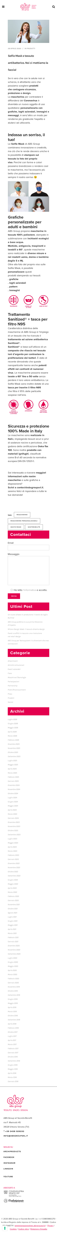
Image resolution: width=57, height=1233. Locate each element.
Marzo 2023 (12, 851)
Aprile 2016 (12, 1073)
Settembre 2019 (14, 995)
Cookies (13, 1229)
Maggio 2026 (13, 727)
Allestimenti (13, 661)
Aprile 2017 (12, 1040)
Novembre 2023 (14, 826)
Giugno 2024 (13, 802)
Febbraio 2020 (13, 978)
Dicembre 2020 (14, 945)
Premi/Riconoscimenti (17, 690)
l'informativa (29, 590)
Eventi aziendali (14, 669)
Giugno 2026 (13, 723)
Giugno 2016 (12, 1065)
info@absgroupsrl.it (15, 1136)
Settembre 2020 (14, 954)
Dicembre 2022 (14, 863)
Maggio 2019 (13, 1003)
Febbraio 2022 (13, 896)
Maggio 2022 (13, 884)
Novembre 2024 (14, 789)
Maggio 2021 (13, 925)
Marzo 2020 (12, 974)
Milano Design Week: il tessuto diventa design (26, 629)
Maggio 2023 (13, 843)
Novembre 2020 (14, 950)
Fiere (10, 673)
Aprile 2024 (12, 810)
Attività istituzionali (16, 665)
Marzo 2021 (12, 933)
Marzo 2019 (12, 1011)
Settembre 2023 (14, 834)
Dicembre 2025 (14, 744)
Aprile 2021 (12, 929)
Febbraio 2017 (13, 1048)
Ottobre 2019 (13, 991)
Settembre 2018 (14, 1020)
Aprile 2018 (12, 1024)
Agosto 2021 (12, 913)
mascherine (22, 515)
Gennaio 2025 (13, 781)
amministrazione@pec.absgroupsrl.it (30, 1225)
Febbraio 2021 (13, 937)
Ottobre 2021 (13, 908)
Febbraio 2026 (13, 740)
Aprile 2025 (12, 769)
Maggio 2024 (13, 806)
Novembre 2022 (14, 867)
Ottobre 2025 (13, 752)
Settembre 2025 (14, 756)
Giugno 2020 (13, 962)
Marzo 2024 (12, 814)
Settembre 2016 (14, 1061)
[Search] (53, 7)
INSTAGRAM (9, 1163)
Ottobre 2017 (12, 1032)
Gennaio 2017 (13, 1052)
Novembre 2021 (14, 904)
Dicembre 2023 (14, 822)
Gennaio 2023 (13, 859)
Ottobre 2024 (13, 793)
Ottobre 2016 (13, 1057)
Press (10, 694)
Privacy (50, 1225)
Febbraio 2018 (13, 1028)
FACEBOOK (8, 1157)
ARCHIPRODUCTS (12, 1151)
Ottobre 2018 (13, 1015)
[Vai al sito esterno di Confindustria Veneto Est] (13, 1196)
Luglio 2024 (12, 797)
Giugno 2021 (12, 921)
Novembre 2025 (14, 748)
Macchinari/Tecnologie (17, 677)
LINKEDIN (8, 1169)
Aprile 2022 (12, 888)
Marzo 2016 (12, 1077)
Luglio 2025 (12, 760)
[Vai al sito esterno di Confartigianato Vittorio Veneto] (13, 1202)
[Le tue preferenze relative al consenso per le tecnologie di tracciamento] (4, 1228)
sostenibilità (34, 527)
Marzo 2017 (12, 1044)
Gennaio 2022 (13, 900)
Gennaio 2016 (13, 1081)
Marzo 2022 (12, 892)
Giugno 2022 (13, 880)
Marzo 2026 (12, 736)
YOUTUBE (8, 1176)
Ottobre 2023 (13, 830)
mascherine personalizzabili (24, 521)
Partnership (12, 686)
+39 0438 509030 (14, 1131)
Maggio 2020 (13, 966)
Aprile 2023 (12, 847)
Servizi (10, 702)
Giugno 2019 (12, 999)
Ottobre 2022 (13, 871)
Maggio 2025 (13, 764)
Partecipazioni (13, 681)
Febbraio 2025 (13, 777)
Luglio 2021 (12, 917)
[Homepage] (28, 7)
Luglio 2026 (12, 719)
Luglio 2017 (12, 1036)
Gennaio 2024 (13, 818)
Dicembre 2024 (14, 785)
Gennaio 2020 (13, 983)
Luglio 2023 (12, 839)
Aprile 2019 (12, 1007)
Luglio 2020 (12, 958)
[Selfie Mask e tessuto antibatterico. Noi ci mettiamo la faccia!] (28, 31)
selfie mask (16, 527)
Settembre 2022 (14, 876)
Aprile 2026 (12, 732)
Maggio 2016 (13, 1069)
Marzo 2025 (12, 773)
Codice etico (23, 1229)
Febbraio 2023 (13, 855)
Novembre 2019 (14, 987)
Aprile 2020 (12, 970)
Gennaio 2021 (13, 941)
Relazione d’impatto (38, 1229)
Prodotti (31, 48)
